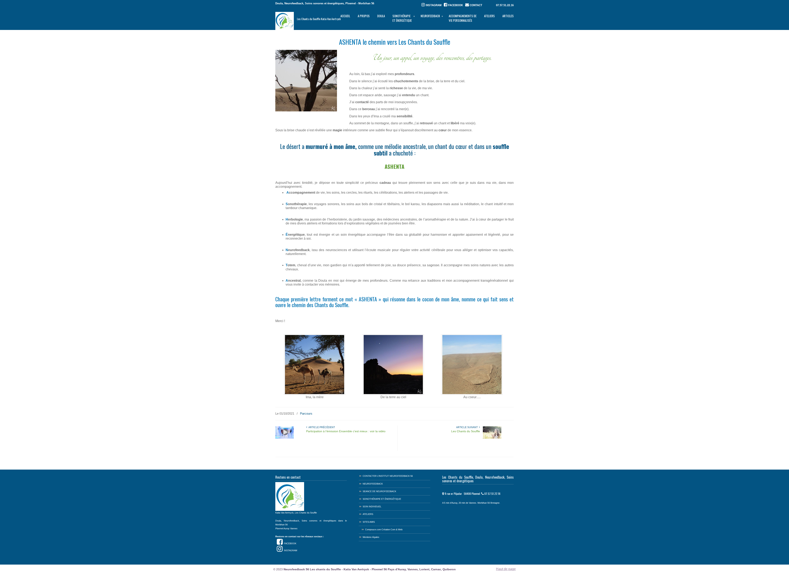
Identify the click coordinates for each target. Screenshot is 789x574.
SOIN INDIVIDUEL (372, 506)
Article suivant (467, 427)
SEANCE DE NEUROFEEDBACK (379, 491)
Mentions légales (371, 537)
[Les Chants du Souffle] (492, 437)
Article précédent (321, 427)
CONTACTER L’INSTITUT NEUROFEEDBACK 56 (388, 476)
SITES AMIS (369, 522)
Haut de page (506, 569)
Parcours (306, 413)
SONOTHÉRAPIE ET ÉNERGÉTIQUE (382, 499)
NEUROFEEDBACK (373, 484)
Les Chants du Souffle (465, 431)
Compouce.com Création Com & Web (384, 529)
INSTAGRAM (433, 5)
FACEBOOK (455, 5)
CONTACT (475, 5)
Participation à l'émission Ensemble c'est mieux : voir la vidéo (345, 431)
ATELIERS (368, 514)
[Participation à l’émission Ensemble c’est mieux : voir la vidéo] (284, 437)
